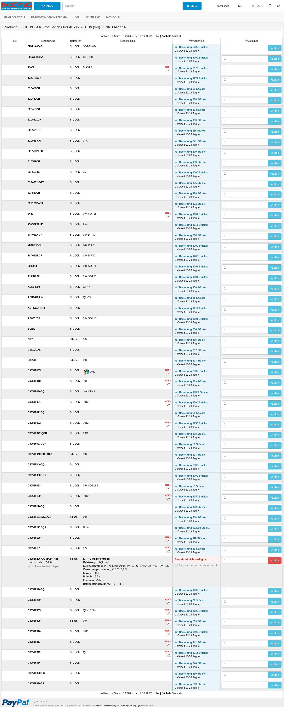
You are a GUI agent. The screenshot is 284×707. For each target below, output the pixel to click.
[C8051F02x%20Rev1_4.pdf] (168, 403)
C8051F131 (34, 548)
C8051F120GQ (36, 506)
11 (147, 36)
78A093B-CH (35, 245)
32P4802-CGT (36, 182)
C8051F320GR (36, 683)
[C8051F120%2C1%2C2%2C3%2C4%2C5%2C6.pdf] (168, 497)
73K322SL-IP (35, 224)
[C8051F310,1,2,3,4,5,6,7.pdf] (168, 654)
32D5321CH (34, 119)
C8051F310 (34, 631)
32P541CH (34, 192)
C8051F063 (34, 485)
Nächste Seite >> (172, 36)
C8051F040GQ (36, 464)
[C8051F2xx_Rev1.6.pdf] (168, 601)
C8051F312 (34, 652)
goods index (40, 701)
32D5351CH (34, 130)
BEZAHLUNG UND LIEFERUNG (49, 16)
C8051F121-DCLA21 (39, 516)
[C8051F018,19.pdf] (168, 382)
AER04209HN (35, 297)
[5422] (168, 215)
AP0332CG (34, 318)
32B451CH (34, 88)
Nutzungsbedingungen (131, 705)
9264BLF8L (34, 276)
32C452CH (34, 98)
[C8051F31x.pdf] (168, 643)
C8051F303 (34, 610)
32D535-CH (34, 140)
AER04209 (34, 286)
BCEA (31, 328)
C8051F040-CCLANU (40, 454)
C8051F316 (34, 662)
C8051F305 (34, 620)
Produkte (10, 27)
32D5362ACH (35, 151)
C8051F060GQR (37, 475)
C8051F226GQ (36, 589)
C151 (31, 339)
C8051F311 (34, 641)
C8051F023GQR (37, 443)
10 (143, 36)
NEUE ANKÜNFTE (14, 16)
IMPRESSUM (92, 16)
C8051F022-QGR (37, 433)
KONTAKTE (113, 16)
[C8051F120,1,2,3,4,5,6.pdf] (168, 550)
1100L (31, 67)
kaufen (275, 48)
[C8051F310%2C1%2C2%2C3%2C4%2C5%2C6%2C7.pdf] (168, 633)
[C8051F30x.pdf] (168, 612)
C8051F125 (34, 537)
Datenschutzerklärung (105, 705)
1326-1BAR (34, 77)
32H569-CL (34, 172)
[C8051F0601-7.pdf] (168, 487)
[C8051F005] (86, 371)
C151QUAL (34, 349)
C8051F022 (34, 422)
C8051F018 (34, 380)
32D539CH (34, 161)
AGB (76, 16)
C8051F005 (34, 370)
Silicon (73, 339)
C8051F (32, 360)
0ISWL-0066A (35, 57)
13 (153, 36)
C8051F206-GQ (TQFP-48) (43, 558)
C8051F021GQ (36, 412)
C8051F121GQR (37, 527)
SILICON (26, 27)
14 (157, 36)
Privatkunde (222, 5)
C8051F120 (34, 496)
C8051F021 (34, 402)
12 (150, 36)
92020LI (32, 266)
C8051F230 (34, 599)
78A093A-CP (35, 234)
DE (240, 5)
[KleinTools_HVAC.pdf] (168, 69)
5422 (30, 213)
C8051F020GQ (36, 391)
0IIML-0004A (35, 46)
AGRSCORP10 (36, 307)
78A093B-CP (35, 255)
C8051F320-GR (36, 673)
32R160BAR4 (35, 203)
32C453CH (34, 109)
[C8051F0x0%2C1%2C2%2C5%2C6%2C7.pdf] (168, 372)
